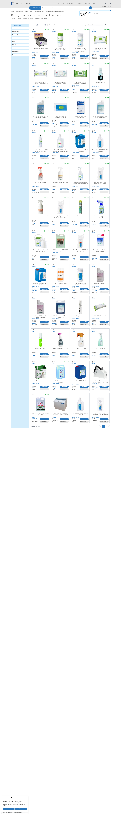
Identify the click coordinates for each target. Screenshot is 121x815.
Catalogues (61, 3)
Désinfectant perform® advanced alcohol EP (80, 414)
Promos (80, 3)
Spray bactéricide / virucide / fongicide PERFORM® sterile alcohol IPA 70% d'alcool (100, 184)
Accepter (9, 808)
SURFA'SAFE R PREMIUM (80, 348)
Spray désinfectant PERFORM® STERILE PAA (80, 250)
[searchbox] (65, 8)
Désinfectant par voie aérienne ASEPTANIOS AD (100, 250)
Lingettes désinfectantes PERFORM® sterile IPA (60, 117)
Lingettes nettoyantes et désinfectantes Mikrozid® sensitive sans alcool (80, 50)
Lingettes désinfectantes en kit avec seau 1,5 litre (40, 250)
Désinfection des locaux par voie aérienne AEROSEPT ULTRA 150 (100, 381)
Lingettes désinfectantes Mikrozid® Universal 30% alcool (40, 83)
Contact (95, 3)
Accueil (12, 11)
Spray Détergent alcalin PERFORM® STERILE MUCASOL (100, 414)
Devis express (70, 3)
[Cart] (107, 3)
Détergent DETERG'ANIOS (100, 283)
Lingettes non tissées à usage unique (41, 49)
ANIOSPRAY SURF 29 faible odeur (60, 182)
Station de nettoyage (40, 380)
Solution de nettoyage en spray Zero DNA (100, 216)
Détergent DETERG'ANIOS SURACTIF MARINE (40, 316)
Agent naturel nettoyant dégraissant (60, 381)
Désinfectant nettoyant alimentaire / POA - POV (40, 414)
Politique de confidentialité (8, 812)
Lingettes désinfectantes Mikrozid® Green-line (100, 49)
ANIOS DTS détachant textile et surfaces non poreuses (60, 349)
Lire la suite (13, 21)
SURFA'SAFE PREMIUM (40, 182)
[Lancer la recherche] (90, 8)
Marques (87, 3)
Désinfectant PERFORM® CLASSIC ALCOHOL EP (100, 150)
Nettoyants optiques (100, 82)
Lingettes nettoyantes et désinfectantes (80, 117)
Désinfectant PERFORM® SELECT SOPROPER (40, 284)
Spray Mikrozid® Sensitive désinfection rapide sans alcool (60, 150)
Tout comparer (81, 24)
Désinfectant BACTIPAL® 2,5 (80, 380)
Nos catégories (19, 11)
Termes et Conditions (18, 812)
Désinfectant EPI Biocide (40, 348)
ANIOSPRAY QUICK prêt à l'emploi (40, 216)
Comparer (37, 29)
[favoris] (105, 3)
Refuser (21, 808)
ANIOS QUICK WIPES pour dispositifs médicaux (60, 284)
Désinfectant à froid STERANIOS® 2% (60, 250)
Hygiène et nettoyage (39, 11)
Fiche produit (44, 55)
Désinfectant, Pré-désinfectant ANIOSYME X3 (60, 316)
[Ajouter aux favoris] (33, 30)
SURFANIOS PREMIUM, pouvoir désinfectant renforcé (40, 117)
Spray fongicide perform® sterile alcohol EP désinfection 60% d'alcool (60, 217)
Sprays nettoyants (80, 316)
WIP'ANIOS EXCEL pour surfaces (100, 316)
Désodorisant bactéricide (80, 216)
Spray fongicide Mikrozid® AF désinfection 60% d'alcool (40, 150)
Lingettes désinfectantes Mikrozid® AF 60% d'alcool (60, 49)
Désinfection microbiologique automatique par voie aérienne (60, 414)
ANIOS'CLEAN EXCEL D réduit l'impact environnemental (100, 117)
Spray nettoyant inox (100, 348)
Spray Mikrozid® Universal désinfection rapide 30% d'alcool (80, 183)
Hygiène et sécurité (29, 11)
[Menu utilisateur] (110, 3)
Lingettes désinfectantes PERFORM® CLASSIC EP (80, 284)
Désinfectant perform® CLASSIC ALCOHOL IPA (80, 150)
